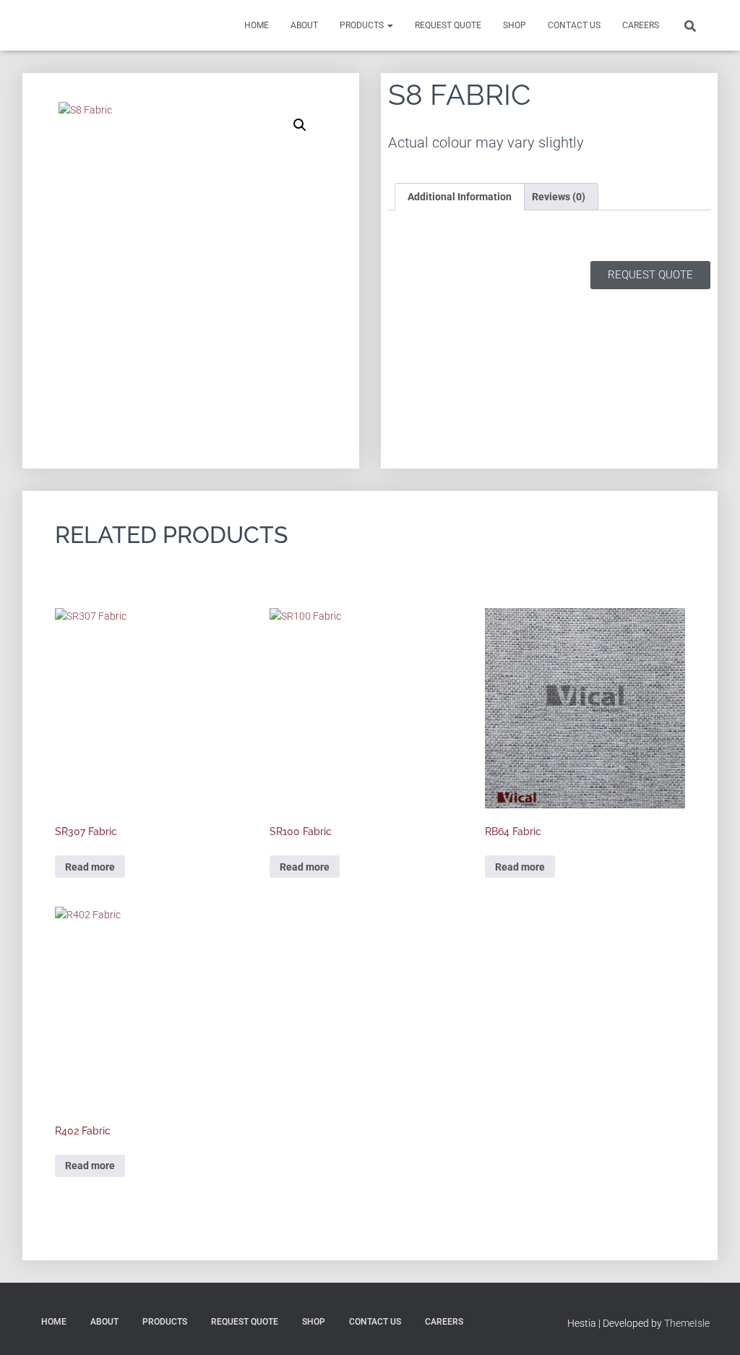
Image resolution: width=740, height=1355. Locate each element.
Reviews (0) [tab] (558, 196)
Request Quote (448, 25)
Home (256, 25)
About (304, 25)
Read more (90, 867)
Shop (514, 25)
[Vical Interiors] (63, 25)
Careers (640, 25)
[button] (300, 125)
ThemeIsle (687, 1323)
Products (363, 25)
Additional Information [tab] (460, 196)
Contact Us (574, 25)
